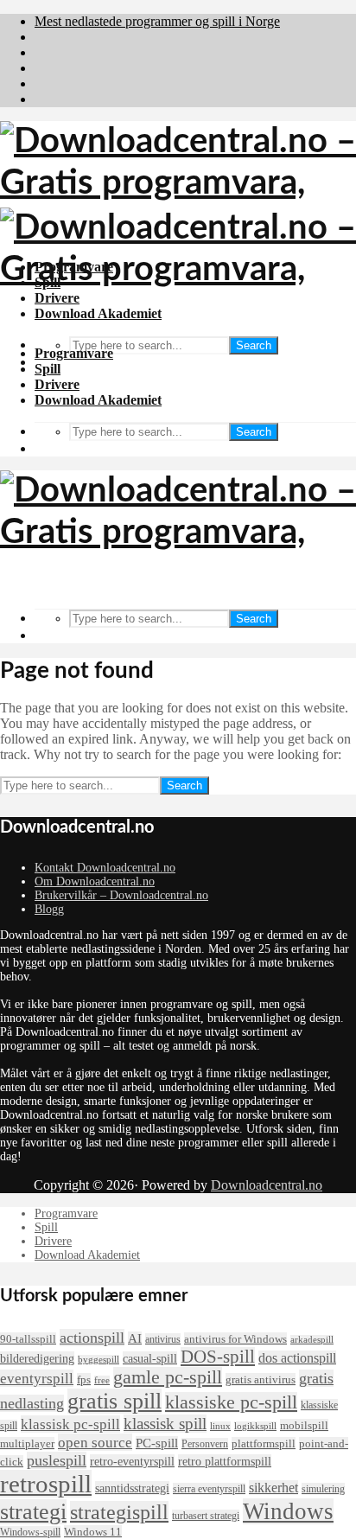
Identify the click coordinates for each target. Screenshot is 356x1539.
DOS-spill (218, 1356)
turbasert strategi (205, 1516)
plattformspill (264, 1443)
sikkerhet (273, 1487)
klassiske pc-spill (231, 1402)
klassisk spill (165, 1423)
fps (84, 1379)
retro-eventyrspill (132, 1461)
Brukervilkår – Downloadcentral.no (121, 895)
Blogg (49, 909)
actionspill (92, 1337)
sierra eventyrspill (209, 1489)
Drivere (57, 384)
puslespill (56, 1460)
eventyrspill (36, 1378)
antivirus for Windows (235, 1338)
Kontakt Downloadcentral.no (105, 867)
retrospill (46, 1483)
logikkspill (255, 1426)
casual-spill (150, 1358)
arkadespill (312, 1339)
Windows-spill (30, 1532)
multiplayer (27, 1443)
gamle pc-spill (167, 1377)
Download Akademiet (98, 400)
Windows (288, 1511)
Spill (47, 368)
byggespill (98, 1359)
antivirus (163, 1339)
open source (95, 1442)
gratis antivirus (261, 1379)
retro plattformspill (224, 1461)
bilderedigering (37, 1358)
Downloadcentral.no (266, 1185)
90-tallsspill (28, 1338)
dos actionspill (297, 1358)
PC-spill (157, 1443)
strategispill (119, 1512)
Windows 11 (93, 1531)
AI (135, 1338)
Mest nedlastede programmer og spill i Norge (157, 21)
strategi (33, 1511)
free (102, 1380)
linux (220, 1426)
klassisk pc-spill (70, 1424)
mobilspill (304, 1425)
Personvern (204, 1444)
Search (253, 345)
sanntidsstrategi (132, 1488)
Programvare (74, 353)
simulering (323, 1489)
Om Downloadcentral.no (95, 881)
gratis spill (114, 1401)
